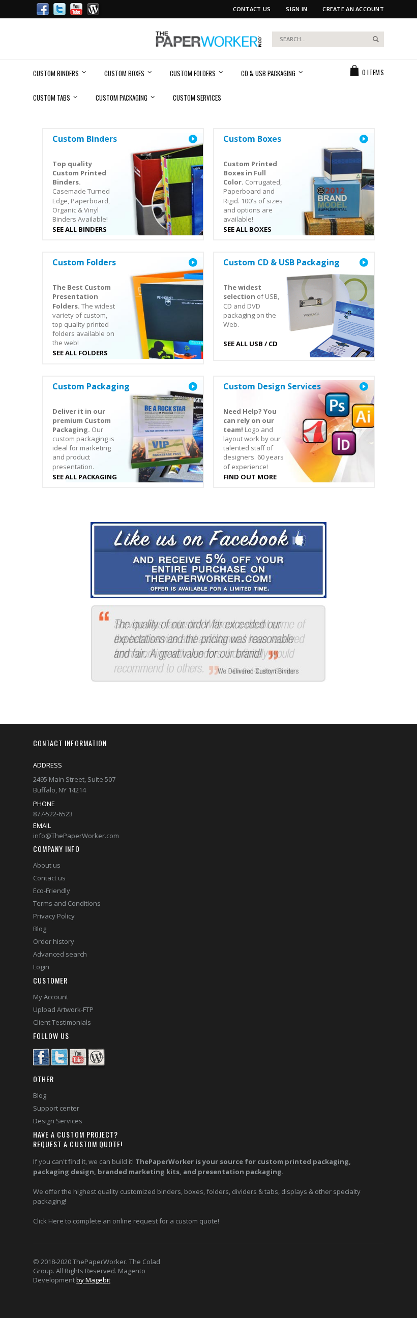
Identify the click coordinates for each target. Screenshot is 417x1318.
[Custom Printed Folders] (192, 263)
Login (41, 966)
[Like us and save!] (208, 561)
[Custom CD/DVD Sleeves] (363, 263)
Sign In (296, 9)
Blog (39, 928)
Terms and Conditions (67, 903)
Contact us (49, 877)
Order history (53, 941)
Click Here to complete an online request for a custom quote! (126, 1220)
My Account (50, 996)
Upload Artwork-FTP (63, 1009)
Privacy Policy (54, 916)
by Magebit (93, 1279)
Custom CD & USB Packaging (281, 262)
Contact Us (252, 9)
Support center (56, 1108)
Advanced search (60, 954)
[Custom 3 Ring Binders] (192, 139)
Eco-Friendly (51, 890)
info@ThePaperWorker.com (76, 835)
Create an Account (353, 9)
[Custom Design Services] (363, 387)
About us (47, 865)
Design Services (57, 1120)
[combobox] (328, 39)
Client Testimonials (62, 1022)
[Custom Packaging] (192, 387)
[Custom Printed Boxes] (363, 139)
